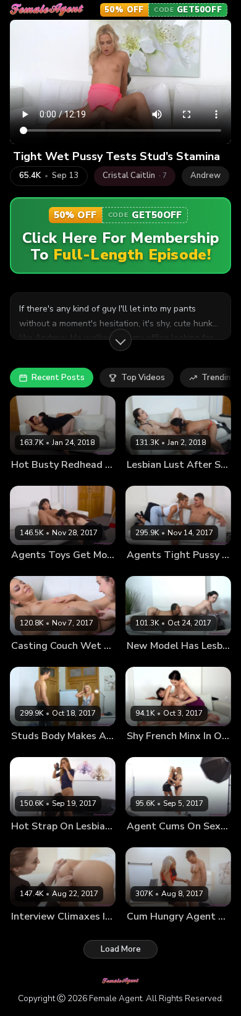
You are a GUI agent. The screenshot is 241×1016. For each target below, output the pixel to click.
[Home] (47, 10)
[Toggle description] (120, 340)
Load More (121, 949)
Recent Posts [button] (58, 377)
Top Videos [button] (143, 377)
